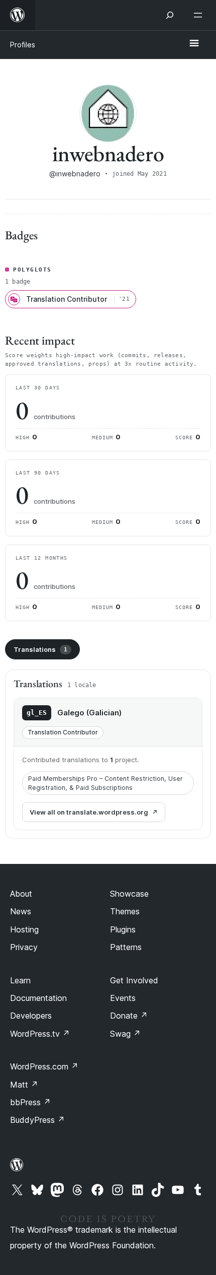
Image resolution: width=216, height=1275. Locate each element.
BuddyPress (37, 1120)
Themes (125, 911)
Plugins (123, 929)
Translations (40, 649)
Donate (129, 1016)
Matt (24, 1085)
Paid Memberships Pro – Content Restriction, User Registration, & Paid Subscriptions (105, 783)
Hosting (24, 929)
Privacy (24, 947)
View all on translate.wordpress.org (89, 812)
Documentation (38, 998)
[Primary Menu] (194, 44)
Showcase (129, 894)
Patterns (126, 947)
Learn (20, 980)
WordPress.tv (40, 1034)
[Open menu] (200, 15)
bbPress (30, 1102)
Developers (31, 1016)
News (20, 911)
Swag (125, 1034)
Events (123, 998)
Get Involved (134, 980)
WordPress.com (44, 1066)
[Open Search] (170, 15)
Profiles (22, 44)
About (21, 894)
